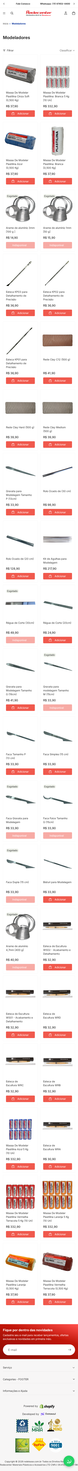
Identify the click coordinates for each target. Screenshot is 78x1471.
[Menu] (4, 13)
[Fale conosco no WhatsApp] (68, 1461)
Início (5, 23)
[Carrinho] (74, 13)
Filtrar (10, 50)
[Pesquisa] (12, 13)
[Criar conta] (69, 1350)
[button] (67, 50)
